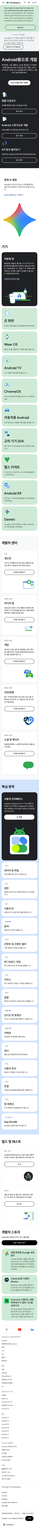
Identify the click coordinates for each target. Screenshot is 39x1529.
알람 (6, 997)
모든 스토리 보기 (19, 1243)
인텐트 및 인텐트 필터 (15, 944)
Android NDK (6, 1460)
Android (4, 1340)
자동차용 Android (7, 1405)
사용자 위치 (10, 1068)
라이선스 (17, 1513)
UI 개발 (19, 817)
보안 (3, 1347)
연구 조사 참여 (6, 1479)
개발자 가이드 (6, 1450)
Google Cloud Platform (9, 1502)
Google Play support (8, 1476)
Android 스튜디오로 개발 (15, 125)
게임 (3, 1370)
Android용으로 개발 (19, 59)
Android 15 (5, 1424)
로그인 (34, 2)
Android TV (5, 1409)
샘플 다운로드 (9, 100)
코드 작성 (19, 136)
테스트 (19, 1204)
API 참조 (4, 1453)
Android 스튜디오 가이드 (9, 1446)
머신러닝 (4, 1373)
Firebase (4, 1499)
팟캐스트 (4, 1361)
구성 (19, 1164)
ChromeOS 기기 (7, 1402)
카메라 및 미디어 (7, 1380)
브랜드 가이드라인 (27, 1513)
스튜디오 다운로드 (7, 1457)
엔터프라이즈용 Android (9, 1344)
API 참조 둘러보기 (11, 149)
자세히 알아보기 (19, 572)
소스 (3, 1351)
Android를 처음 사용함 (19, 83)
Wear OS (5, 1399)
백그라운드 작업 (12, 962)
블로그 (4, 1357)
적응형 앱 (9, 258)
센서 (6, 1050)
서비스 (7, 979)
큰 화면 (4, 1395)
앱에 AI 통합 (10, 180)
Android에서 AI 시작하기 (13, 195)
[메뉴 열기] (3, 2)
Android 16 (5, 1421)
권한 (6, 888)
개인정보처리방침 (7, 1383)
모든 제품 (4, 1506)
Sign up (20, 27)
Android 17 (5, 1417)
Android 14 (5, 1428)
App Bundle (10, 1121)
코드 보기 (19, 111)
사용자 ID (9, 908)
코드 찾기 (19, 160)
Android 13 (5, 1431)
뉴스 (3, 1354)
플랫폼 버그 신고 (7, 1469)
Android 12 (5, 1434)
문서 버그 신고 (6, 1472)
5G (3, 1386)
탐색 (6, 926)
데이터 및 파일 (11, 870)
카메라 (7, 1033)
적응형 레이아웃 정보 (12, 279)
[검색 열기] (25, 2)
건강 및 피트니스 (7, 1376)
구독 (29, 1518)
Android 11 (5, 1438)
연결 (6, 1086)
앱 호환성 (9, 1104)
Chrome (4, 1496)
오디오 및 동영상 (12, 1015)
